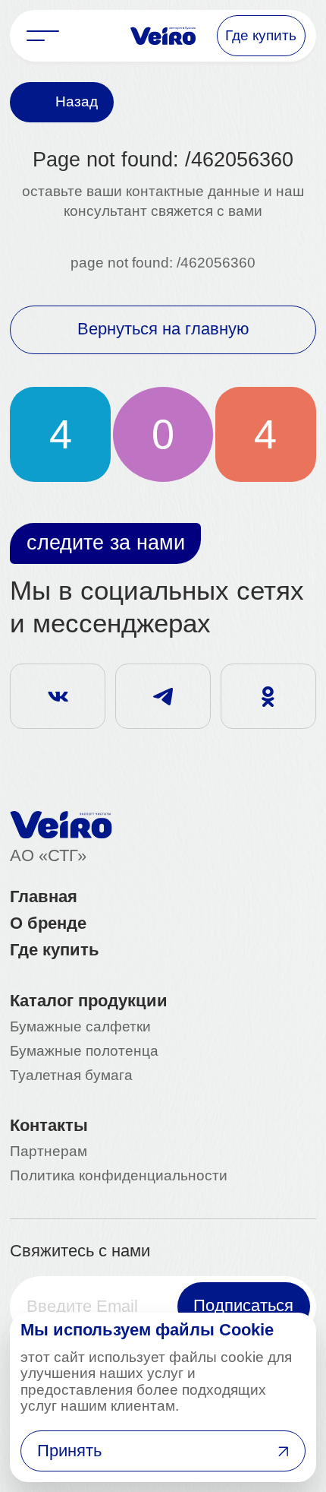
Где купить (54, 950)
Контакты (49, 1126)
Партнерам (48, 1152)
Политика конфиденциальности (118, 1176)
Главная (43, 897)
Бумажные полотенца (84, 1051)
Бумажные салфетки (80, 1027)
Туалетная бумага (71, 1076)
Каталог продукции (89, 1001)
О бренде (48, 924)
